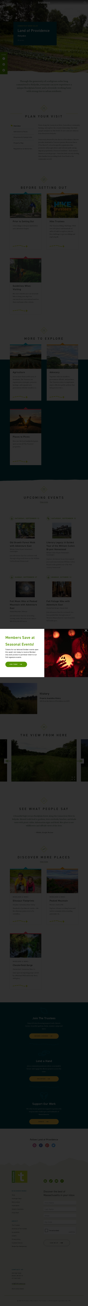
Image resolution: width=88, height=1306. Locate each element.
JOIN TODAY (13, 664)
